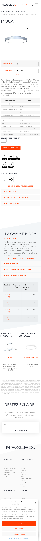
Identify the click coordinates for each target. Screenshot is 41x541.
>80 (11, 159)
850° (17, 159)
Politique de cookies (14, 538)
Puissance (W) (8, 63)
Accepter (19, 523)
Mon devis (26, 5)
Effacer (17, 74)
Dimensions (8, 70)
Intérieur (10, 14)
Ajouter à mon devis (10, 147)
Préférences (19, 534)
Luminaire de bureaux (22, 14)
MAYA (10, 358)
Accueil (3, 14)
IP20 (4, 159)
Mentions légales (24, 538)
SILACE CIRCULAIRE (31, 358)
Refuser (19, 529)
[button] (35, 503)
